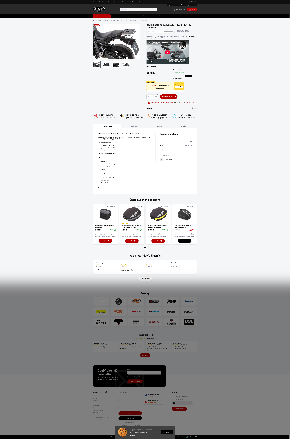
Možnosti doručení (177, 78)
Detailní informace (151, 66)
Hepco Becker (191, 36)
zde (150, 432)
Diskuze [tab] (159, 126)
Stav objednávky (140, 1)
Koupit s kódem (160, 88)
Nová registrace (130, 418)
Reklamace (95, 412)
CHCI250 (179, 87)
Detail (184, 241)
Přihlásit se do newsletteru (135, 381)
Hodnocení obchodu (118, 1)
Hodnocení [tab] (134, 126)
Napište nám (109, 1)
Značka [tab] (183, 126)
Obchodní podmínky (97, 415)
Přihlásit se (130, 413)
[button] (145, 247)
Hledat (155, 9)
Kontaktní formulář (179, 408)
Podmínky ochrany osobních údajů (101, 417)
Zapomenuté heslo (129, 422)
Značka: (183, 31)
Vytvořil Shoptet (181, 436)
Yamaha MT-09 (168, 159)
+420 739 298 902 (179, 399)
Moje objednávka (97, 419)
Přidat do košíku (167, 97)
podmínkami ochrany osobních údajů (150, 376)
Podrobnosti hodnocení (168, 31)
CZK (192, 2)
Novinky (95, 1)
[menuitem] (102, 16)
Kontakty (101, 1)
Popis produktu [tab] (107, 126)
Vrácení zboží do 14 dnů (98, 410)
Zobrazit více (145, 355)
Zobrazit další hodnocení (145, 278)
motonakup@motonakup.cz (181, 396)
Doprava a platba (130, 1)
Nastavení (132, 435)
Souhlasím (167, 432)
